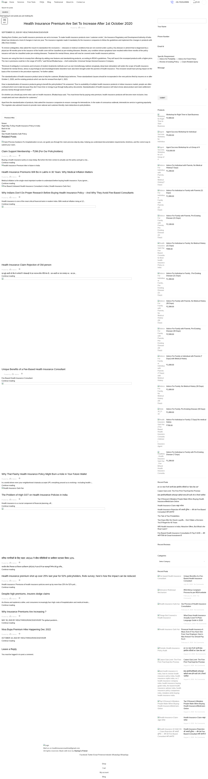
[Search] (204, 2)
